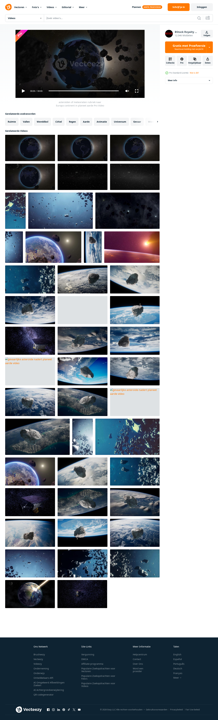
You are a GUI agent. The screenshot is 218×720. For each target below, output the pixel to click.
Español (177, 659)
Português (178, 663)
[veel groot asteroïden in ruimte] (60, 211)
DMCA (84, 659)
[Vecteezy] (8, 7)
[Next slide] (155, 121)
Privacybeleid (176, 709)
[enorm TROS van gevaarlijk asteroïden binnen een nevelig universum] (30, 279)
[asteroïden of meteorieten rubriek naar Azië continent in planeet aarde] (30, 177)
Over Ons (138, 663)
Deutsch (177, 668)
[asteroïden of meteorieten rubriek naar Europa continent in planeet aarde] (30, 148)
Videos (50, 7)
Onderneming (41, 668)
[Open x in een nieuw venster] (74, 709)
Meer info (172, 80)
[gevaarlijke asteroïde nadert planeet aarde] (93, 247)
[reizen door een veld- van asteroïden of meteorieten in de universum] (82, 177)
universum (120, 121)
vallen (26, 121)
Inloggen (202, 7)
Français (177, 673)
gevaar (137, 121)
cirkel (58, 121)
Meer (82, 7)
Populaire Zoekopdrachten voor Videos (98, 685)
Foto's (35, 7)
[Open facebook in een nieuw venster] (48, 709)
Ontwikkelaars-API (43, 677)
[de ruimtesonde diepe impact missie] (30, 341)
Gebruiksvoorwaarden (156, 709)
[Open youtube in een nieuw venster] (79, 709)
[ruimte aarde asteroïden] (53, 247)
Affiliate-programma (92, 663)
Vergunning (87, 654)
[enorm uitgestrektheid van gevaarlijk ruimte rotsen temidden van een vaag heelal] (30, 563)
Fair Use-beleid (193, 709)
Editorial (66, 7)
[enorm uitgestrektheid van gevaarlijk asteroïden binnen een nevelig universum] (127, 437)
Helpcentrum (140, 654)
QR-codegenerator (44, 694)
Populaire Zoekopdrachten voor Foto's (98, 677)
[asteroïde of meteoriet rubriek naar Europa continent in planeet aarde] (82, 148)
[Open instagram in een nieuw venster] (53, 709)
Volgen (206, 35)
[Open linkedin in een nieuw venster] (58, 709)
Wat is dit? (194, 72)
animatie (102, 121)
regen (72, 121)
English (177, 654)
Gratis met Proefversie (189, 47)
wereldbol (42, 121)
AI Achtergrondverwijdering (49, 689)
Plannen (136, 7)
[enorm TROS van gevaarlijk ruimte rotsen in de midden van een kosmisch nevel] (82, 563)
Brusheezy (39, 654)
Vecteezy (38, 659)
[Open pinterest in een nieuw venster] (63, 709)
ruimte (12, 121)
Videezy (38, 663)
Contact (137, 659)
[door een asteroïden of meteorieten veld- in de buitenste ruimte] (135, 177)
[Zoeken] (199, 18)
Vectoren (19, 7)
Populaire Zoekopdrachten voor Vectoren (98, 670)
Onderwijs (39, 673)
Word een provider (138, 670)
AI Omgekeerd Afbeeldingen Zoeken (49, 684)
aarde (86, 121)
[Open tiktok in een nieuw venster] (69, 709)
